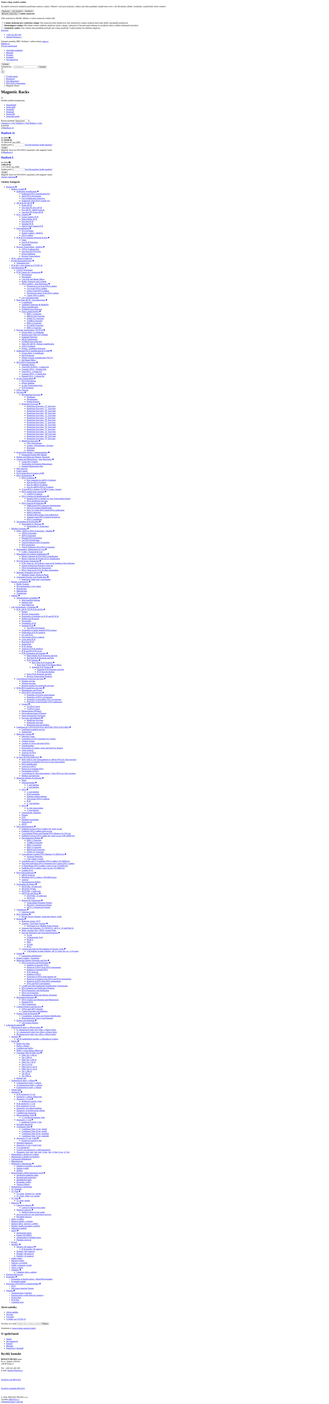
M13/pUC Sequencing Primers (39, 905)
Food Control (21, 471)
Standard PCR (27, 224)
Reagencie (10, 187)
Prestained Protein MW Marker (34, 455)
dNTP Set (31, 898)
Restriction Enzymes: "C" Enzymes (41, 408)
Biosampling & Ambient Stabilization (31, 554)
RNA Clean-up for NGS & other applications (40, 570)
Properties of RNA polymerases (39, 697)
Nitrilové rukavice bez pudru (33, 1212)
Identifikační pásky (24, 1180)
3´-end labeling (33, 787)
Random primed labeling (37, 796)
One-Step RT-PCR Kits (31, 251)
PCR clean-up (32, 972)
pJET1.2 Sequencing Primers (38, 907)
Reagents (20, 919)
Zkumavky (16, 1092)
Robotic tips (21, 1078)
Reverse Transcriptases (31, 256)
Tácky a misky (17, 1267)
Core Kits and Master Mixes (33, 279)
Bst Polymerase (28, 355)
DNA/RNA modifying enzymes (29, 688)
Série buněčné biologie (31, 600)
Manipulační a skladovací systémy (25, 1154)
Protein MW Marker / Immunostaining (32, 452)
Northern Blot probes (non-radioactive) (42, 515)
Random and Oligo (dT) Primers (35, 335)
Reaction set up (28, 755)
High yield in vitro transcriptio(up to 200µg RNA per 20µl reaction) (49, 759)
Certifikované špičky (24, 1048)
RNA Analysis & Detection (33, 503)
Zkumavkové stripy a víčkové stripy (26, 1027)
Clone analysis (27, 750)
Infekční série (27, 602)
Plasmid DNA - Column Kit (33, 376)
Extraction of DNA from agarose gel (41, 977)
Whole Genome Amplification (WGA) (37, 358)
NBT (29, 942)
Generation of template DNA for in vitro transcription (43, 762)
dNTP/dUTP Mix (29, 889)
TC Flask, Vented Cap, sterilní (28, 1194)
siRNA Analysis (28, 875)
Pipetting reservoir (23, 1240)
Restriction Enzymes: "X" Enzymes (41, 432)
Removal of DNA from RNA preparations (44, 981)
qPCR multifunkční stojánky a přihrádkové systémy (37, 1039)
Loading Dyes (27, 870)
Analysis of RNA (29, 766)
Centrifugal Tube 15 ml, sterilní (34, 1129)
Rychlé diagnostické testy (21, 261)
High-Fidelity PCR (29, 219)
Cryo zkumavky (23, 1147)
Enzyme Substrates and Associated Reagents (40, 933)
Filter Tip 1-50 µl (28, 1062)
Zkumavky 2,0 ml (23, 1099)
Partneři (9, 1344)
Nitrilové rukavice (24, 1210)
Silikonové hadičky (19, 1228)
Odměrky (15, 1270)
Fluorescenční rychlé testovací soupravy (27, 1295)
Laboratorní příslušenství (32, 956)
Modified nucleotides (30, 819)
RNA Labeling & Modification (34, 496)
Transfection (21, 593)
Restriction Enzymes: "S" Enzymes (41, 418)
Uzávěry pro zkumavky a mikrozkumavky (33, 1150)
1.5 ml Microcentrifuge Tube (33, 1117)
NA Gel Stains (27, 231)
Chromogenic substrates (31, 813)
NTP (24, 817)
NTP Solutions (28, 388)
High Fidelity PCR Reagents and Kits (42, 656)
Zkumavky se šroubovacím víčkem (30, 1110)
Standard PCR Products (42, 667)
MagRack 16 (8, 132)
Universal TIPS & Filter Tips (28, 1053)
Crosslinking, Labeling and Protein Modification (41, 1016)
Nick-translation (33, 794)
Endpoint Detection (29, 337)
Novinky (9, 55)
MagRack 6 (7, 157)
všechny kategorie (8, 177)
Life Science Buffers (30, 1023)
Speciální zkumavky (24, 1124)
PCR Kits (15, 1300)
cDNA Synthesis (28, 346)
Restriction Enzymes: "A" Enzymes (41, 415)
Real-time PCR (28, 642)
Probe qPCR (27, 205)
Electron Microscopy (14, 1274)
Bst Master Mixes (29, 360)
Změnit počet (6, 145)
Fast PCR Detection (30, 242)
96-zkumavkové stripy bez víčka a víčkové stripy (36, 1034)
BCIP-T (30, 940)
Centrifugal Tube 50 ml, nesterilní (35, 1134)
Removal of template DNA (33, 769)
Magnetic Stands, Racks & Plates (35, 575)
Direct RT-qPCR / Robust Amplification (38, 344)
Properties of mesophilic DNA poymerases (44, 699)
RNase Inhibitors (28, 254)
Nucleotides (26, 244)
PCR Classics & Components (28, 272)
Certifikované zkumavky (26, 1113)
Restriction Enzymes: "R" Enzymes (41, 420)
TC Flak (15, 1191)
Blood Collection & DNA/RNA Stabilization (40, 556)
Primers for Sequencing (31, 900)
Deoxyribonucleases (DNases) (34, 713)
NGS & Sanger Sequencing (27, 561)
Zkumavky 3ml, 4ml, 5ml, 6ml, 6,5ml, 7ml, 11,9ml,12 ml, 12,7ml (42, 1152)
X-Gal (29, 935)
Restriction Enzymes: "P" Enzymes (41, 438)
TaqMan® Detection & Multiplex (35, 305)
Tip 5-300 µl (27, 1057)
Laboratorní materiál (14, 1025)
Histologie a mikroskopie (21, 1164)
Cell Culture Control (35, 859)
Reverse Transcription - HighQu (29, 247)
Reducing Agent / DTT (31, 921)
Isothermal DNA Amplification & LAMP (33, 351)
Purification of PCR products (33, 632)
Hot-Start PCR (28, 221)
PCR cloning (27, 646)
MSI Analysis (22, 468)
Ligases (25, 704)
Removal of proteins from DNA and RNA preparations (49, 979)
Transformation (28, 746)
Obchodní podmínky (14, 50)
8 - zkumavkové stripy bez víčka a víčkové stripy (36, 1030)
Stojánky (15, 1037)
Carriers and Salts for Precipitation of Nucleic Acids (43, 949)
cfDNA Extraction (29, 533)
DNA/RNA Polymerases (32, 692)
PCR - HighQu (22, 214)
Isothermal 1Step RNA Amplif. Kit (36, 201)
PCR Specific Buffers (46, 672)
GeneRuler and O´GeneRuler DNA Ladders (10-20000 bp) (46, 861)
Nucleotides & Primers (25, 884)
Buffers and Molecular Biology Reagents (33, 457)
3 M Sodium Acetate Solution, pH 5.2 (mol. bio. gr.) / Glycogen (53, 951)
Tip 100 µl (26, 1073)
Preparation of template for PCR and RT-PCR (40, 616)
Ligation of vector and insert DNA (36, 743)
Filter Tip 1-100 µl (29, 1055)
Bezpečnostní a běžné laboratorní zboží (27, 1173)
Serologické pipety (24, 1233)
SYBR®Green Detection (32, 309)
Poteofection (21, 589)
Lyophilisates (27, 302)
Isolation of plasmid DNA (37, 970)
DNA (24, 789)
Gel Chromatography (30, 298)
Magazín (9, 53)
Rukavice (15, 1203)
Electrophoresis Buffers (31, 838)
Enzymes (20, 392)
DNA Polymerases (34, 443)
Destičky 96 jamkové (25, 1247)
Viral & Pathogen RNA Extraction (35, 542)
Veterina (9, 1291)
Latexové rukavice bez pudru (33, 1207)
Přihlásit (45, 1324)
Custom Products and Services (29, 1007)
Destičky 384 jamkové (25, 1251)
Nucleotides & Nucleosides (27, 522)
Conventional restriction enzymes (30, 679)
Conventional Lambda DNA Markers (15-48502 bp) (43, 854)
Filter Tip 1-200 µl (29, 1060)
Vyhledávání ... (7, 67)
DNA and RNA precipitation (38, 983)
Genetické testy (17, 1302)
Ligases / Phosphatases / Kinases (40, 445)
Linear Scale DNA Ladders (38, 291)
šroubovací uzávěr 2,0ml (32, 1101)
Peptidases (31, 397)
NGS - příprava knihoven (21, 258)
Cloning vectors (28, 741)
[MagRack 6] (7, 152)
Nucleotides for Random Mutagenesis (37, 464)
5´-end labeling (33, 785)
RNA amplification (29, 764)
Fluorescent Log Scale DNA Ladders (42, 286)
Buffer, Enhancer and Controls (34, 281)
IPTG (29, 946)
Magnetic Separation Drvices (28, 572)
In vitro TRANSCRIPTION (28, 757)
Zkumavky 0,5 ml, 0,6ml (26, 1138)
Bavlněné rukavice (24, 1217)
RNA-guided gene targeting (33, 492)
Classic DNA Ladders (36, 295)
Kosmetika (10, 1277)
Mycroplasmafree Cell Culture (28, 586)
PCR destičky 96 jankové (32, 1249)
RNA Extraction (28, 545)
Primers (25, 612)
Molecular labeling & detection (29, 778)
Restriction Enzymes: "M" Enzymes (41, 434)
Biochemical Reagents (25, 997)
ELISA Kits (16, 1297)
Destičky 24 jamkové (25, 1256)
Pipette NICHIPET (24, 1235)
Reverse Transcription (30, 614)
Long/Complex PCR (30, 217)
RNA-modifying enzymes (37, 501)
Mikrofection (21, 591)
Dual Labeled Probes (30, 311)
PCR (29, 801)
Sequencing (26, 644)
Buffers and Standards (25, 1020)
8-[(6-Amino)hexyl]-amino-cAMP (30, 473)
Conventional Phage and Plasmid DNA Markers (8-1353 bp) (46, 833)
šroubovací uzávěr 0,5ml (32, 1140)
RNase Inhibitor (28, 383)
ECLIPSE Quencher (35, 325)
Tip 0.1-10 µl (27, 1064)
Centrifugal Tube (23, 1127)
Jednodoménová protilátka (27, 598)
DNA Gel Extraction (30, 993)
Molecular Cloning (24, 734)
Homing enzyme (28, 681)
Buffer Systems (22, 584)
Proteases (30, 450)
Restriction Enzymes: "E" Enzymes (41, 406)
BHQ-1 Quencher (34, 314)
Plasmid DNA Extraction (32, 538)
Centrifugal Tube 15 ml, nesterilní (35, 1136)
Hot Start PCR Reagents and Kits (40, 658)
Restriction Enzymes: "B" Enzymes (41, 413)
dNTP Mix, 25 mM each (37, 896)
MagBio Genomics (19, 529)
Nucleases (31, 448)
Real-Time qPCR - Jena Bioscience (31, 300)
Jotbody (14, 595)
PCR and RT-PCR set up (32, 651)
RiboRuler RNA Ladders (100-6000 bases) (39, 877)
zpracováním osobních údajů (23, 1328)
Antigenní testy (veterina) (21, 1293)
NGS (13, 1286)
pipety (14, 1231)
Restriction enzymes (35, 723)
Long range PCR (28, 639)
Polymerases (27, 275)
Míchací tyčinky (17, 1261)
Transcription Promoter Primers (39, 903)
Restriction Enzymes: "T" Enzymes (41, 422)
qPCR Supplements (30, 339)
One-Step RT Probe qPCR (32, 212)
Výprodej (10, 1317)
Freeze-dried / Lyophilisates (33, 332)
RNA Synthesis (28, 478)
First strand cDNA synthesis (33, 637)
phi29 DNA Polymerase (31, 196)
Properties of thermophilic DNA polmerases (44, 702)
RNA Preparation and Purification (35, 990)
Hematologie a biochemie (21, 1187)
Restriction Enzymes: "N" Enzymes (41, 427)
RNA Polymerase (29, 381)
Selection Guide (28, 736)
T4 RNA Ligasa (33, 709)
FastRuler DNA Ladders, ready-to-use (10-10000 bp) (43, 868)
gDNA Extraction (29, 535)
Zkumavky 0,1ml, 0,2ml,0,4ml (28, 1145)
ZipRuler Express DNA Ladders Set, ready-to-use (42, 829)
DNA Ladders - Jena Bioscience (35, 284)
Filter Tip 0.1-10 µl (29, 1069)
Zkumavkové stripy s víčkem (23, 1080)
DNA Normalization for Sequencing (36, 568)
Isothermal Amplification (26, 191)
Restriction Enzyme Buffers (38, 725)
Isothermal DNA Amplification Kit (36, 194)
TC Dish (15, 1198)
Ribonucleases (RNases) (31, 711)
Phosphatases (32, 399)
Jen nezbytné (17, 11)
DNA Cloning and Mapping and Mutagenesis (40, 1000)
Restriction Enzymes (30, 404)
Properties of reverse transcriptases (41, 695)
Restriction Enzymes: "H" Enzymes (41, 436)
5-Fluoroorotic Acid (35, 937)
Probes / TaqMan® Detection (33, 348)
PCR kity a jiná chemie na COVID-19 (26, 265)
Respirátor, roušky (23, 1182)
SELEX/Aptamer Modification (39, 508)
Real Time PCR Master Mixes (49, 665)
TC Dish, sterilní (23, 1201)
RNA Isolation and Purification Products (38, 988)
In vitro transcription (35, 808)
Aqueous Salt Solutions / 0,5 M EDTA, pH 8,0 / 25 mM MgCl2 (48, 928)
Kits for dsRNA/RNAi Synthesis (40, 487)
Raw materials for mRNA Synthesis (41, 480)
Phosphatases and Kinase (32, 690)
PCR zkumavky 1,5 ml (25, 1104)
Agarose (25, 880)
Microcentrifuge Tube (25, 1115)
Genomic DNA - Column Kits (34, 374)
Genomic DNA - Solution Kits (34, 369)
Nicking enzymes (29, 683)
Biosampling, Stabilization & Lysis (30, 549)
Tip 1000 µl (26, 1076)
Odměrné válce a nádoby (26, 1272)
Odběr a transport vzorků (21, 1265)
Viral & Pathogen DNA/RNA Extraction (38, 547)
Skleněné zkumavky (24, 1143)
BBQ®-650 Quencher (36, 316)
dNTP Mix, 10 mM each (32, 886)
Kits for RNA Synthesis (36, 482)
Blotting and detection (30, 776)
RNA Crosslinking (34, 519)
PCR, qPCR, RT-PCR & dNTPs (29, 609)
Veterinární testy (23, 263)
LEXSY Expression (24, 270)
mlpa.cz (45, 41)
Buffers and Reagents (30, 619)
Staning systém (22, 1168)
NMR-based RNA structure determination (44, 505)
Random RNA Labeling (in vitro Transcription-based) (48, 499)
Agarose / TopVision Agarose (34, 923)
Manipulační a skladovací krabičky (25, 1157)
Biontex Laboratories (20, 582)
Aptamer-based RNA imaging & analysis (43, 517)
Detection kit (27, 822)
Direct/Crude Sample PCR (32, 226)
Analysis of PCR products (32, 649)
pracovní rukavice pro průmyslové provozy (33, 1214)
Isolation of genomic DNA (37, 965)
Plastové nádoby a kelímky (22, 1221)
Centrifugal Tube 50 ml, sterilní (34, 1131)
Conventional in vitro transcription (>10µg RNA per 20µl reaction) (49, 773)
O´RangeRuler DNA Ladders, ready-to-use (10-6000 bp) (45, 866)
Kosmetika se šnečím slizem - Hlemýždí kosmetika (31, 1279)
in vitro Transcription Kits (32, 385)
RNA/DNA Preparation (26, 362)
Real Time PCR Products (42, 662)
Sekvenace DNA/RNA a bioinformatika (22, 1284)
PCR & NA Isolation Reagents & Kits (32, 238)
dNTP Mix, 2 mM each (31, 891)
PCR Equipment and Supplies (34, 653)
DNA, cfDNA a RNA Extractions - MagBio (34, 531)
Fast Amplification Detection (33, 198)
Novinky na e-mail (9, 1324)
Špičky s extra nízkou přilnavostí (29, 1050)
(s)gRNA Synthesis (34, 494)
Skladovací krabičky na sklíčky (29, 1166)
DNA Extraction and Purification (35, 963)
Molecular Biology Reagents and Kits (32, 960)
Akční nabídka (12, 1312)
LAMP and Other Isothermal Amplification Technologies (45, 986)
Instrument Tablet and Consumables (36, 579)
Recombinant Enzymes (31, 395)
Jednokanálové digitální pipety (28, 1237)
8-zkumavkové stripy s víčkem (28, 1087)
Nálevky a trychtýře (19, 1263)
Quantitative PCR (29, 623)
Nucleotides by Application (38, 526)
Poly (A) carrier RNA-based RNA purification (45, 510)
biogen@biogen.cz (15, 1370)
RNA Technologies (24, 475)
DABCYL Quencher (35, 318)
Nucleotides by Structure (32, 524)
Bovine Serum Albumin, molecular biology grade (42, 916)
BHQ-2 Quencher (34, 328)
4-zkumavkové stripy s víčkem (28, 1083)
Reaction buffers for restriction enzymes (38, 686)
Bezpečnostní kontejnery (26, 1177)
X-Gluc (30, 944)
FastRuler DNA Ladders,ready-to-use (37, 831)
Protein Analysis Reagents (27, 1013)
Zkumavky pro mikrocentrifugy (29, 1108)
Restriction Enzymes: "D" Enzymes (41, 411)
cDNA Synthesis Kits (30, 249)
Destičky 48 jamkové (25, 1254)
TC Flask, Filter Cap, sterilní (28, 1196)
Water (24, 240)
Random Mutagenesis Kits (32, 466)
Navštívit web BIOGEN (11, 1380)
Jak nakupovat (12, 60)
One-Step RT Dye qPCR (32, 208)
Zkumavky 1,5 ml (23, 1120)
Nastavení (6, 11)
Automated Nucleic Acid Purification (31, 577)
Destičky (15, 1244)
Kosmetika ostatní (18, 1281)
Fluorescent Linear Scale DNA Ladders (43, 293)
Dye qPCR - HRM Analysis (33, 210)
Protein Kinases (33, 402)
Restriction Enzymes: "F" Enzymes (41, 429)
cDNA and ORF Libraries (32, 1009)
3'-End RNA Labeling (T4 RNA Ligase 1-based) (41, 489)
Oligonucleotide (28, 783)
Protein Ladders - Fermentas (27, 958)
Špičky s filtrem (22, 1046)
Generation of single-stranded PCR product (39, 630)
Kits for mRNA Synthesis (37, 485)
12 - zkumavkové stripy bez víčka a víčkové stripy (36, 1032)
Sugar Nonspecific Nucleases (33, 716)
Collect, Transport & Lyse (32, 552)
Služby (9, 1339)
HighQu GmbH (18, 189)
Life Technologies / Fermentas (23, 607)
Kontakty (10, 57)
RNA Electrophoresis (25, 873)
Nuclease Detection (35, 856)
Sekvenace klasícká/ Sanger (22, 1288)
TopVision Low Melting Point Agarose (42, 926)
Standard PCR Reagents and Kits (50, 669)
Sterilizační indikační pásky (27, 1175)
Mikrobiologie (17, 1161)
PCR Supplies (33, 660)
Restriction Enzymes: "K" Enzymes (41, 425)
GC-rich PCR (27, 635)
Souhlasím (29, 11)
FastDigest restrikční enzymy (33, 729)
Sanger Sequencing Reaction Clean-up (37, 565)
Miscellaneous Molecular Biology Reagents (39, 995)
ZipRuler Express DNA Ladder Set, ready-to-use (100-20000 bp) (48, 836)
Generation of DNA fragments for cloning (39, 739)
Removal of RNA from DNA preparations (44, 967)
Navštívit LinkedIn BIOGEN (13, 1388)
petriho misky (16, 1258)
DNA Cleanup (22, 390)
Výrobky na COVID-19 (16, 1319)
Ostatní (19, 953)
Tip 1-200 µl (27, 1071)
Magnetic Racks (28, 365)
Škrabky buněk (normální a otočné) (25, 1226)
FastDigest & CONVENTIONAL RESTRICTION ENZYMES (42, 727)
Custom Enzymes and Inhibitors (35, 1011)
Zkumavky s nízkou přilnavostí (29, 1097)
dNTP (24, 824)
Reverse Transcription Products (39, 676)
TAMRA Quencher (35, 321)
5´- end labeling (33, 803)
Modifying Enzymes (30, 441)
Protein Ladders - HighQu (32, 233)
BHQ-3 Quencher (34, 323)
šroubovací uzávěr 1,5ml (32, 1122)
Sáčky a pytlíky (17, 1219)
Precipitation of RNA (30, 771)
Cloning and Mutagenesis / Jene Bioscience (34, 459)
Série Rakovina (28, 605)
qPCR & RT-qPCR (24, 203)
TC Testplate (16, 1189)
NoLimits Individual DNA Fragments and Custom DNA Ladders (48, 863)
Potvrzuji (4, 30)
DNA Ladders (27, 235)
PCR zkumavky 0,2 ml (25, 1094)
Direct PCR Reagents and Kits (39, 674)
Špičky (14, 1041)
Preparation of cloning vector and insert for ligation (42, 748)
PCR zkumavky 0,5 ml (25, 1106)
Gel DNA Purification (30, 540)
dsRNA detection (34, 512)
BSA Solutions (22, 914)
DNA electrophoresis (25, 826)
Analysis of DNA (29, 753)
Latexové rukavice (24, 1205)
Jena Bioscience (18, 268)
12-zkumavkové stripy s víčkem (29, 1085)
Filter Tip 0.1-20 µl (29, 1067)
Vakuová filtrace (23, 1184)
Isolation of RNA (34, 974)
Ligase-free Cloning (30, 462)
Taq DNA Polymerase (36, 628)
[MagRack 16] (7, 128)
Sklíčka (19, 1170)
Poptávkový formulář (14, 1348)
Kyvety (14, 1242)
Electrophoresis (22, 228)
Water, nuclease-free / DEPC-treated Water (39, 930)
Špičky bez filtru (23, 1043)
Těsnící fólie (16, 1090)
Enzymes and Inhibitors (31, 718)
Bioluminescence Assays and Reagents (37, 1018)
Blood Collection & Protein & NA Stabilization (41, 559)
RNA (24, 806)
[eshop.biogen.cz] (9, 46)
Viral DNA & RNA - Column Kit (35, 367)
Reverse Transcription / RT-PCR (29, 330)
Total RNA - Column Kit (32, 372)
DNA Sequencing (29, 1004)
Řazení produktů (8, 121)
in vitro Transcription (25, 378)
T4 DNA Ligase (33, 706)
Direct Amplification (30, 307)
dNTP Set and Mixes (30, 893)
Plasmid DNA (27, 1002)
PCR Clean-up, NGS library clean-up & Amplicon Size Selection (48, 563)
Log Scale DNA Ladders (37, 288)
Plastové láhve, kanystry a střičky (24, 1224)
